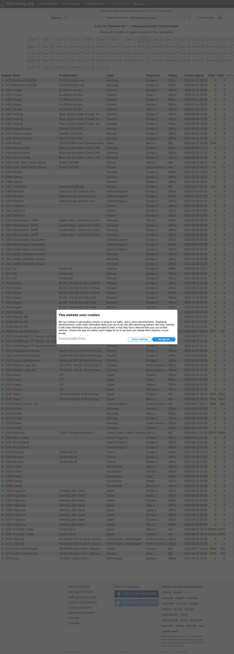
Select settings (139, 339)
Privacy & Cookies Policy (72, 338)
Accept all (163, 339)
